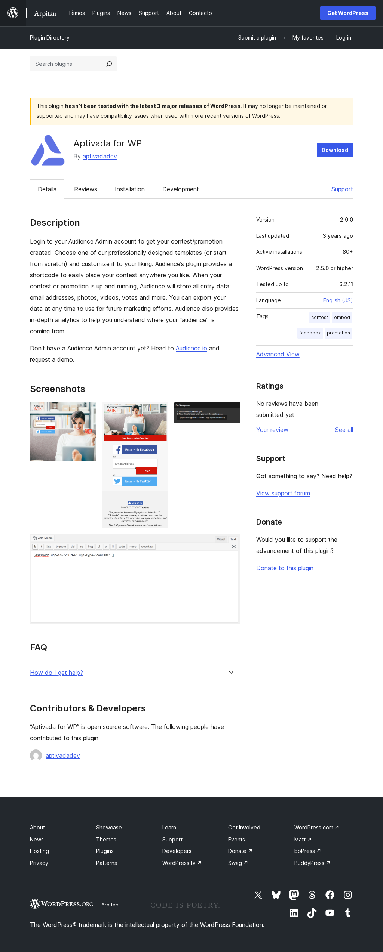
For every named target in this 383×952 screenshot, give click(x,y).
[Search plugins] (109, 63)
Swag (238, 863)
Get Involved (244, 827)
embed (342, 317)
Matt (303, 839)
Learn (169, 827)
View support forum (283, 493)
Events (236, 839)
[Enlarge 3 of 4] (230, 412)
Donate (240, 851)
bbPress (307, 851)
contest (319, 317)
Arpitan (110, 905)
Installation (130, 189)
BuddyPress (312, 863)
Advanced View (278, 354)
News (37, 839)
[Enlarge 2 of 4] (158, 412)
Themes (106, 839)
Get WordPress (347, 13)
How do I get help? (56, 672)
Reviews (85, 189)
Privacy (39, 863)
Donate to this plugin (284, 568)
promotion (338, 333)
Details (47, 189)
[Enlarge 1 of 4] (86, 412)
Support (342, 189)
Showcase (109, 827)
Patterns (106, 863)
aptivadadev (100, 156)
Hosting (39, 851)
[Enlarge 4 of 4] (230, 544)
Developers (177, 851)
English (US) (338, 300)
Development (180, 189)
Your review (272, 429)
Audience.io (191, 348)
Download (335, 150)
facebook (310, 333)
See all (344, 429)
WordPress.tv (182, 863)
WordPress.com (317, 827)
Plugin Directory (50, 37)
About (37, 827)
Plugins (105, 851)
